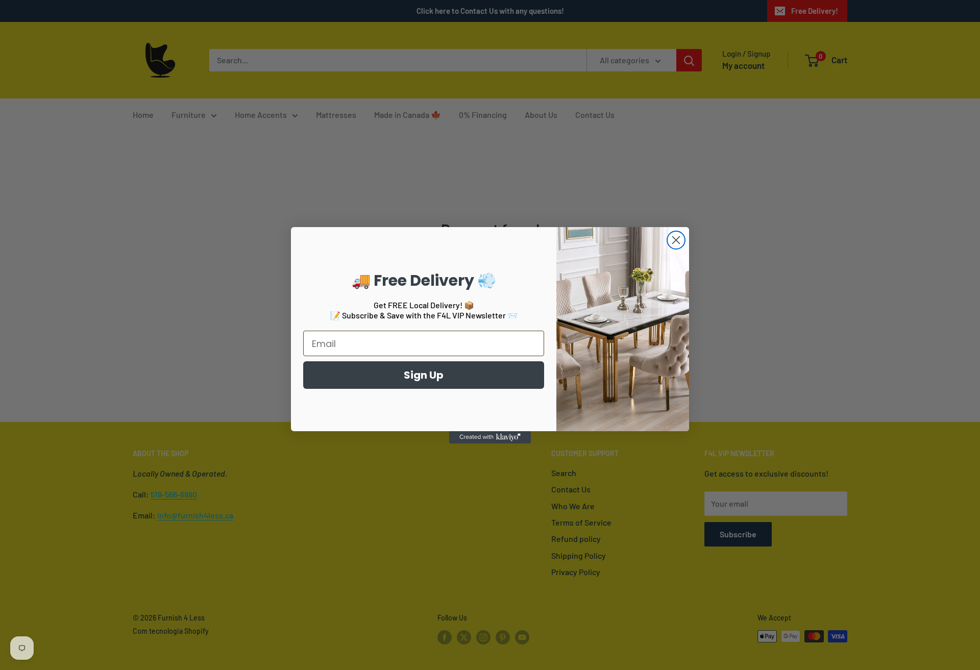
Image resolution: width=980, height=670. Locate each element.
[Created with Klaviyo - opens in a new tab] (490, 437)
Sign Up (424, 375)
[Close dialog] (676, 240)
